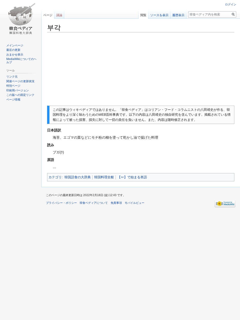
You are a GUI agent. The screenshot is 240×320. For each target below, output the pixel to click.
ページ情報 (13, 99)
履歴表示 (178, 15)
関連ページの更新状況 (20, 81)
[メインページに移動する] (20, 18)
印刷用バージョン (17, 90)
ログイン (230, 4)
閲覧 (143, 15)
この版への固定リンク (20, 95)
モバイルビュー (134, 203)
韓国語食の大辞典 (77, 177)
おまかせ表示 (14, 54)
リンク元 (12, 76)
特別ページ (13, 85)
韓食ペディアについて (94, 203)
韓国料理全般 (104, 177)
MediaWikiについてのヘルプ (21, 60)
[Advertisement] (140, 69)
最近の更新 (13, 50)
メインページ (14, 45)
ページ (47, 15)
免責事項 (116, 203)
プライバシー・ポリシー (61, 203)
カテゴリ (55, 177)
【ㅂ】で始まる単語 (132, 177)
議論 (59, 15)
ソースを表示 (159, 15)
